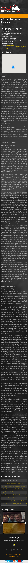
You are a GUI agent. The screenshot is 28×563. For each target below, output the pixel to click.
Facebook (6, 561)
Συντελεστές (12, 556)
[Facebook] (6, 550)
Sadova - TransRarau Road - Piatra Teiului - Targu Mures (15, 489)
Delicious (17, 561)
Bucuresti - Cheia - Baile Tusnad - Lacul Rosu (12, 483)
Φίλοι (20, 554)
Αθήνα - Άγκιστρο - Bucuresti (9, 480)
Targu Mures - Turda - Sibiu (8, 492)
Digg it (11, 561)
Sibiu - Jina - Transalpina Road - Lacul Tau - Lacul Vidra (14, 495)
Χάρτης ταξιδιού (10, 45)
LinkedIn (22, 561)
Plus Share (19, 561)
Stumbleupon (14, 561)
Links (18, 556)
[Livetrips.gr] (14, 545)
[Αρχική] (10, 8)
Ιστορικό (16, 554)
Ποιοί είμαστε (9, 554)
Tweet (8, 561)
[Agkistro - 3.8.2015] (14, 522)
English (23, 0)
